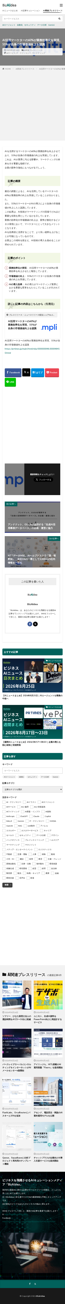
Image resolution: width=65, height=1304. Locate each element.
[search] (59, 18)
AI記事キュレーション (30, 10)
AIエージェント (8, 25)
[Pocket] (52, 372)
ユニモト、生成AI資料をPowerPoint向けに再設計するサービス (48, 1019)
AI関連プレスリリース (52, 10)
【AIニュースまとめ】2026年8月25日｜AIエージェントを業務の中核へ (32, 697)
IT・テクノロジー (23, 53)
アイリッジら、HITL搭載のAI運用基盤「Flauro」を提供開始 (48, 1066)
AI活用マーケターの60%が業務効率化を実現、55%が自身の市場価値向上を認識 (22, 325)
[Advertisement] (32, 104)
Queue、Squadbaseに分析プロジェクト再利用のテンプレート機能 (16, 1160)
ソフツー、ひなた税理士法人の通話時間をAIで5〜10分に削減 (16, 1018)
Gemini (51, 25)
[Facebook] (13, 372)
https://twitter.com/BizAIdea (16, 1214)
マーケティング (38, 53)
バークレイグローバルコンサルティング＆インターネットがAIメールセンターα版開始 (16, 1067)
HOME (8, 69)
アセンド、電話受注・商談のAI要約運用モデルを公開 (48, 1114)
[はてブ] (37, 372)
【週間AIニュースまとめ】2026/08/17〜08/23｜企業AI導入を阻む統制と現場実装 (31, 743)
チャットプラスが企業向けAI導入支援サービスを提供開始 (48, 1159)
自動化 (20, 25)
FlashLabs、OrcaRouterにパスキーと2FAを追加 (16, 1114)
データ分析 (42, 25)
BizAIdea (40, 1296)
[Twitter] (26, 372)
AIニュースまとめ (10, 10)
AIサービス (11, 53)
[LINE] (10, 382)
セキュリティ (30, 25)
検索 (7, 885)
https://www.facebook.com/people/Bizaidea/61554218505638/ (29, 1221)
